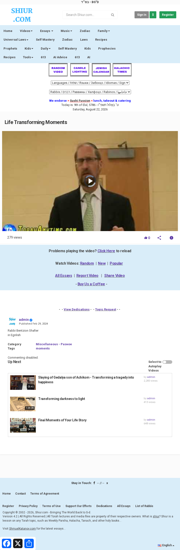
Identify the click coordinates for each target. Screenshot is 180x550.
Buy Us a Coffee (91, 284)
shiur (156, 516)
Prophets (10, 48)
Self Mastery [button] (67, 48)
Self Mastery (45, 39)
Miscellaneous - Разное (54, 344)
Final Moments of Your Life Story (62, 420)
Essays (45, 31)
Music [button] (65, 31)
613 (43, 57)
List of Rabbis (144, 506)
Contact (20, 493)
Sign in (141, 14)
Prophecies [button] (107, 48)
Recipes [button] (9, 57)
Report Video (87, 275)
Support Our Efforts (78, 506)
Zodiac (67, 39)
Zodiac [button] (85, 31)
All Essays (63, 275)
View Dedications (77, 309)
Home (8, 31)
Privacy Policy (28, 506)
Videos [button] (25, 31)
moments (43, 348)
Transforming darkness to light (61, 399)
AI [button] (88, 57)
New (101, 263)
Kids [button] (28, 48)
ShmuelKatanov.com (22, 528)
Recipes (101, 39)
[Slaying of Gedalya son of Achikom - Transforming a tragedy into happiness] (23, 382)
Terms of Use (51, 506)
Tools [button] (27, 57)
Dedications (104, 506)
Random (87, 263)
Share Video (114, 275)
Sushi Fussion (80, 100)
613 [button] (77, 57)
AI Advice (60, 57)
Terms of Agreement (44, 493)
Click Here (106, 251)
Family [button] (103, 31)
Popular (116, 263)
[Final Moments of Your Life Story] (23, 425)
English (166, 545)
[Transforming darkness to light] (23, 404)
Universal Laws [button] (15, 39)
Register (168, 14)
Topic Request (105, 309)
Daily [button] (44, 48)
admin (24, 319)
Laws (84, 39)
